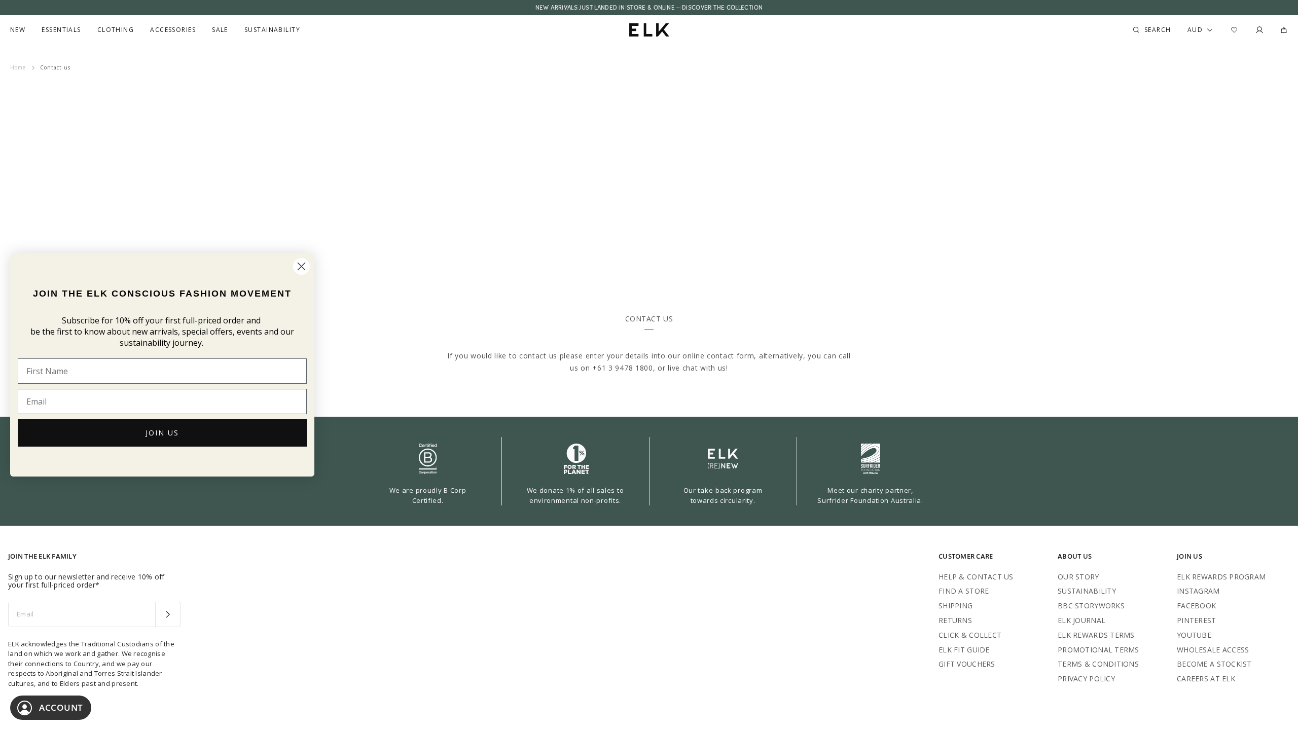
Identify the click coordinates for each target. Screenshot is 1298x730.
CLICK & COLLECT (970, 635)
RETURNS (955, 620)
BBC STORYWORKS (1091, 605)
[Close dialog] (301, 266)
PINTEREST (1196, 620)
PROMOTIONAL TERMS (1098, 649)
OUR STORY (1078, 576)
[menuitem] (17, 29)
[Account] (1259, 30)
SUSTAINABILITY (1087, 591)
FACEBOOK (1196, 605)
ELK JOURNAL (1081, 620)
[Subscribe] (167, 614)
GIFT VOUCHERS (967, 664)
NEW (17, 29)
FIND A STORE (964, 591)
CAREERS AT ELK (1206, 678)
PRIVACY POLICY (1086, 678)
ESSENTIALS (61, 29)
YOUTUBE (1194, 635)
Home (18, 67)
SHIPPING (955, 605)
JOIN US (162, 432)
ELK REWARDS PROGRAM (1221, 576)
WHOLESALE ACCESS (1213, 649)
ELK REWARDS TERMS (1096, 635)
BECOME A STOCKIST (1214, 664)
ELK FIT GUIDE (964, 649)
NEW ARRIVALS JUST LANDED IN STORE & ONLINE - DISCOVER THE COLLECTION (649, 7)
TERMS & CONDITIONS (1098, 664)
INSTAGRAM (1198, 591)
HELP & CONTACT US (976, 576)
